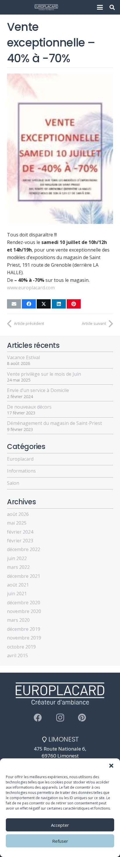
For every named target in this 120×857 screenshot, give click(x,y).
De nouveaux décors (29, 407)
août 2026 (18, 514)
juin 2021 (17, 593)
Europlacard (20, 459)
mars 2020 (18, 620)
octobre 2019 (21, 647)
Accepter (60, 825)
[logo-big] (16, 7)
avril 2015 (17, 655)
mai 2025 (17, 523)
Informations (21, 471)
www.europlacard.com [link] (31, 287)
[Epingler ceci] (74, 304)
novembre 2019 (24, 638)
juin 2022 (17, 558)
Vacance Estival (23, 357)
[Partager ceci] (29, 304)
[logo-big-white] (46, 7)
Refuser (60, 841)
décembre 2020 (23, 602)
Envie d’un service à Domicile (38, 390)
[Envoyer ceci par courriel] (14, 304)
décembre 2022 (23, 549)
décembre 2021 (23, 576)
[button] (111, 766)
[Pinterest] (82, 718)
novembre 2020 (24, 611)
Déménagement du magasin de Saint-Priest (54, 423)
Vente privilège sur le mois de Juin (44, 374)
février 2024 (20, 532)
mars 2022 (18, 567)
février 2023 (20, 540)
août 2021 (18, 585)
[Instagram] (60, 718)
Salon (13, 483)
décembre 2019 (23, 629)
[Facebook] (38, 718)
